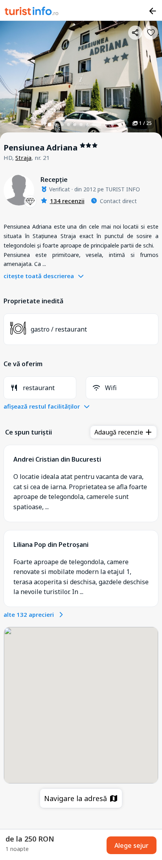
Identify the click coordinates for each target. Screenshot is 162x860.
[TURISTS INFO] (32, 12)
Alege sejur (131, 845)
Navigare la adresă (76, 798)
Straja (23, 157)
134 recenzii (67, 201)
